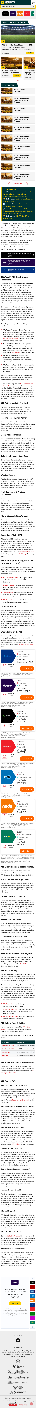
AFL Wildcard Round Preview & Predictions (10, 72)
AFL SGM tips (16, 352)
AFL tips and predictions (10, 338)
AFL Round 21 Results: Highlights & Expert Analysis (22, 138)
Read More (30, 52)
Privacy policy (23, 1404)
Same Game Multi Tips (15, 213)
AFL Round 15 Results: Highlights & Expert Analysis (22, 176)
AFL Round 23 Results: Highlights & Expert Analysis (22, 100)
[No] (34, 1402)
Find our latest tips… (9, 6)
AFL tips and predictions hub (20, 1100)
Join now (25, 668)
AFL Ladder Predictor (16, 209)
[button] (32, 1278)
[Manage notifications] (31, 1403)
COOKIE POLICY (18, 1347)
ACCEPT (12, 1404)
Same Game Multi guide (26, 552)
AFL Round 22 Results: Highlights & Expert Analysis (22, 119)
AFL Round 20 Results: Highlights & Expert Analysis (22, 157)
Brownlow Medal (20, 211)
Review (11, 666)
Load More (18, 184)
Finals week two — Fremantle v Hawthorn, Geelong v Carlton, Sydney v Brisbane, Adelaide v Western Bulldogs (18, 194)
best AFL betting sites (26, 644)
